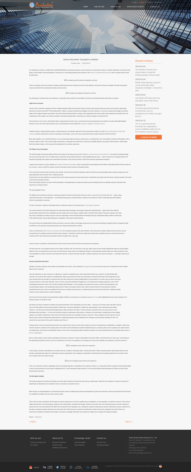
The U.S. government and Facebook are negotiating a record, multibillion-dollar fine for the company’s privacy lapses (147, 128)
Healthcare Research (59, 447)
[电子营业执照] (160, 466)
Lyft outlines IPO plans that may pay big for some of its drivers (147, 99)
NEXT (128, 422)
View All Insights (80, 442)
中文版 (134, 2)
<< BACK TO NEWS (148, 137)
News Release (79, 445)
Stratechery (38, 417)
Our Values (34, 445)
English (141, 2)
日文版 (149, 2)
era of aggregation (36, 333)
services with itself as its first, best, (115, 131)
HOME (85, 7)
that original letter (88, 266)
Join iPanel (158, 2)
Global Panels (57, 445)
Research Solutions (59, 442)
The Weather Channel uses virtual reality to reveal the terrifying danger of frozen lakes (147, 72)
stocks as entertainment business (100, 72)
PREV (33, 422)
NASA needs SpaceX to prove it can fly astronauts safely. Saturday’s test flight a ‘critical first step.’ (148, 86)
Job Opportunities (103, 445)
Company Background (38, 442)
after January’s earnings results (53, 231)
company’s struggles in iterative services (93, 124)
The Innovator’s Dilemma (91, 205)
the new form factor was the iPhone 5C (98, 154)
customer (32, 134)
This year (95, 297)
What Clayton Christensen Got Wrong (65, 164)
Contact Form (101, 442)
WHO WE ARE (99, 7)
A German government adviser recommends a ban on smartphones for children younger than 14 (148, 112)
